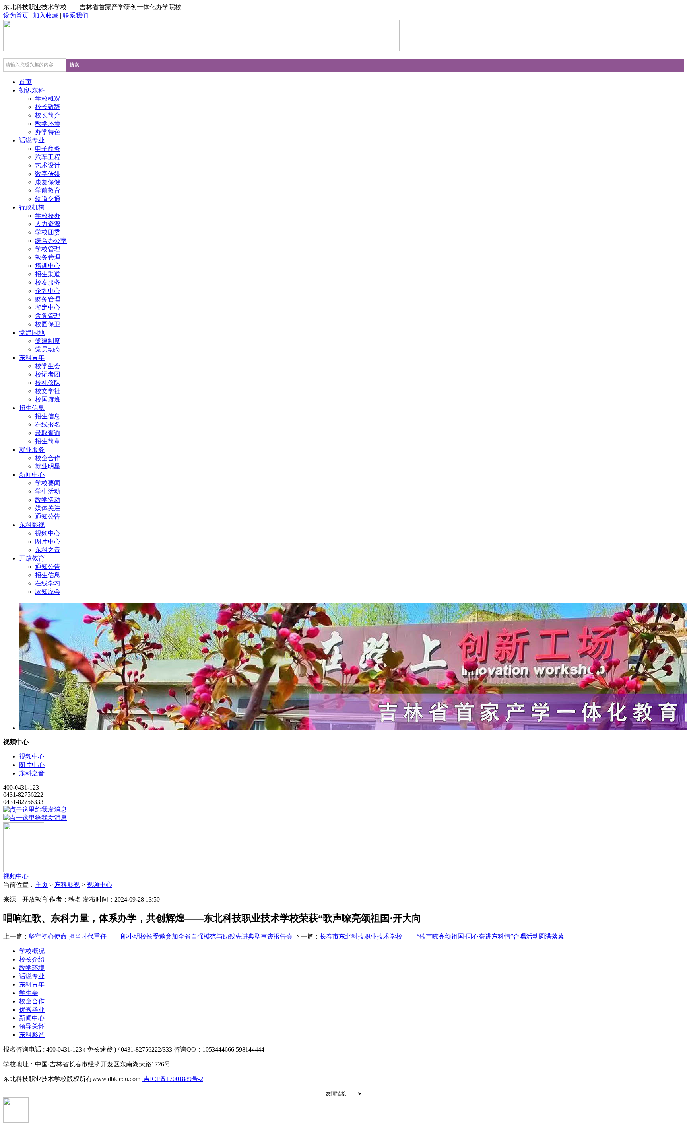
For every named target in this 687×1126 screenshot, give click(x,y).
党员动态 (47, 349)
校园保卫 (47, 324)
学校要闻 (47, 483)
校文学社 (47, 391)
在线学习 (47, 583)
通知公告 (47, 516)
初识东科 (32, 90)
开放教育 (32, 558)
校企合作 (47, 458)
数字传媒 (47, 173)
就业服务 (32, 449)
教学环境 (47, 123)
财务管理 (47, 299)
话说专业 (32, 140)
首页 (25, 81)
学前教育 (47, 190)
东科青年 (32, 357)
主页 (41, 884)
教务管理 (47, 257)
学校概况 (47, 98)
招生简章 (47, 441)
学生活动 (47, 491)
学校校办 (47, 215)
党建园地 (32, 332)
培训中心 (47, 265)
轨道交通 (47, 198)
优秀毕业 (32, 1009)
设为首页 (16, 15)
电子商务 (47, 148)
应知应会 (47, 591)
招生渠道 (47, 274)
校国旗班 (47, 399)
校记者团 (47, 374)
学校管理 (47, 249)
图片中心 (47, 541)
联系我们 (75, 15)
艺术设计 (47, 165)
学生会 (28, 992)
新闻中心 (32, 474)
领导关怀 (32, 1026)
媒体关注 (47, 508)
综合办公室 (51, 240)
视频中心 (47, 533)
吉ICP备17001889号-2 (172, 1078)
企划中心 (47, 290)
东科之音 (47, 549)
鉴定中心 (47, 307)
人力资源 (47, 224)
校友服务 (47, 282)
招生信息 (32, 407)
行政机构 (32, 207)
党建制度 (47, 341)
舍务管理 (47, 315)
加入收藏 (45, 15)
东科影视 (32, 524)
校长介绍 (32, 959)
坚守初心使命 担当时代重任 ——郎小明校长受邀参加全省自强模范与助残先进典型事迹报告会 (161, 936)
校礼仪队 (47, 382)
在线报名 (47, 424)
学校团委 (47, 232)
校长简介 (47, 115)
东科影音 (32, 1034)
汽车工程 (47, 157)
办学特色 (47, 132)
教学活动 (47, 499)
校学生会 (47, 366)
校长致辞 (47, 106)
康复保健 (47, 182)
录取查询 (47, 432)
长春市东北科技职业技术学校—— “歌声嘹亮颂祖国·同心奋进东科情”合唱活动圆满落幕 (442, 936)
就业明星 (47, 466)
